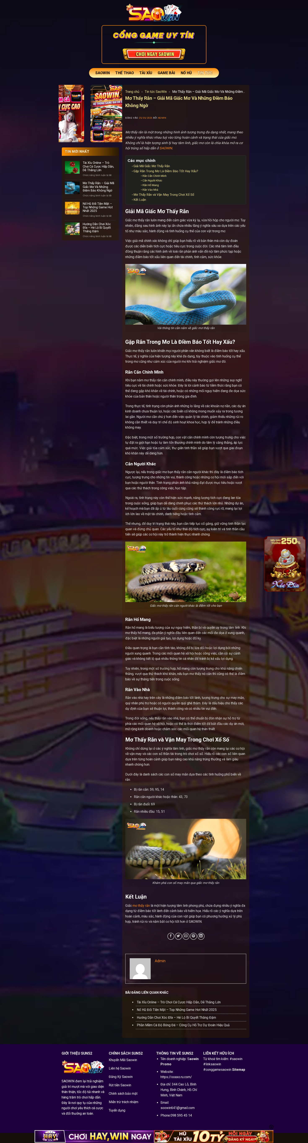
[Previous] (270, 563)
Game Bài (166, 73)
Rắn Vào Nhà (150, 189)
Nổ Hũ (186, 73)
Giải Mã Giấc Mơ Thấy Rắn (151, 166)
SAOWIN (102, 73)
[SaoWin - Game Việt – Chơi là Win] (154, 12)
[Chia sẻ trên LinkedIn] (201, 936)
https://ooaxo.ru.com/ (176, 1077)
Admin (162, 118)
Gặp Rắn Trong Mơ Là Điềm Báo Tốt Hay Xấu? (165, 171)
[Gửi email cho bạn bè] (185, 936)
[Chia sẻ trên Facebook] (170, 936)
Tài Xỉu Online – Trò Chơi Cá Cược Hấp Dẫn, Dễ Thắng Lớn (98, 166)
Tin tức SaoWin (156, 92)
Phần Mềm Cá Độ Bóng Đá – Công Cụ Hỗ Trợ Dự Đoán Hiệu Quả (183, 1025)
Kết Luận (139, 200)
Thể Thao (124, 73)
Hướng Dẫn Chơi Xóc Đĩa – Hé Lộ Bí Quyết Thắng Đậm (97, 227)
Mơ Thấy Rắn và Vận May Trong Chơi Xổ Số (163, 195)
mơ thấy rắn (141, 906)
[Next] (300, 563)
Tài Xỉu (145, 73)
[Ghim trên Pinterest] (193, 936)
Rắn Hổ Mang (150, 185)
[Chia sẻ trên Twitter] (178, 936)
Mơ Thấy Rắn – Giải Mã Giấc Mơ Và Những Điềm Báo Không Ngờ (98, 186)
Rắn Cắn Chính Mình (154, 175)
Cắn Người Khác (152, 180)
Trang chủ (132, 92)
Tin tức (204, 73)
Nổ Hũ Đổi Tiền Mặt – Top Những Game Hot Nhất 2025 (98, 207)
